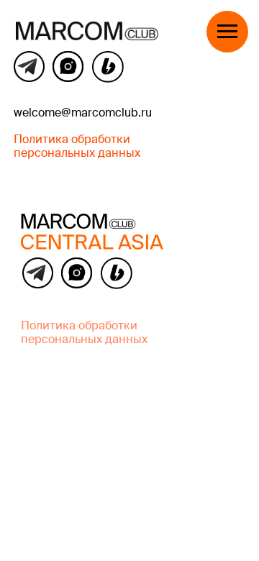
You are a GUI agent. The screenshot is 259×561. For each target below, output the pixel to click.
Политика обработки (79, 326)
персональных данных (84, 340)
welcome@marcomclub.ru (83, 113)
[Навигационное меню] (227, 31)
